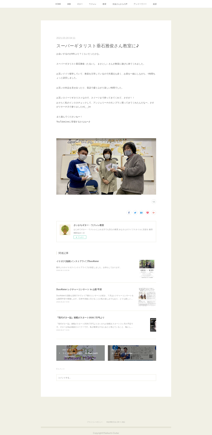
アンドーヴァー (140, 3)
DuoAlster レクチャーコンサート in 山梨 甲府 (79, 289)
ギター (80, 3)
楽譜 (155, 3)
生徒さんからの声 (120, 3)
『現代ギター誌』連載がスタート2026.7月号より (80, 317)
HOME (58, 3)
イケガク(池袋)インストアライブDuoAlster (77, 261)
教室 (104, 3)
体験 (69, 3)
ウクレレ (92, 3)
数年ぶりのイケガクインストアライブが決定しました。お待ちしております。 (89, 267)
